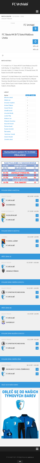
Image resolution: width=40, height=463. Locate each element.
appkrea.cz (31, 457)
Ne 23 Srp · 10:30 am (33, 365)
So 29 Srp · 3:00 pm (33, 314)
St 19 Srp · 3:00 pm (33, 211)
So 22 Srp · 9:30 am (33, 339)
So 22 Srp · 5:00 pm (33, 237)
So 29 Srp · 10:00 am (33, 263)
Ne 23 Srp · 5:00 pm (33, 196)
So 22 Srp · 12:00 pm (33, 288)
